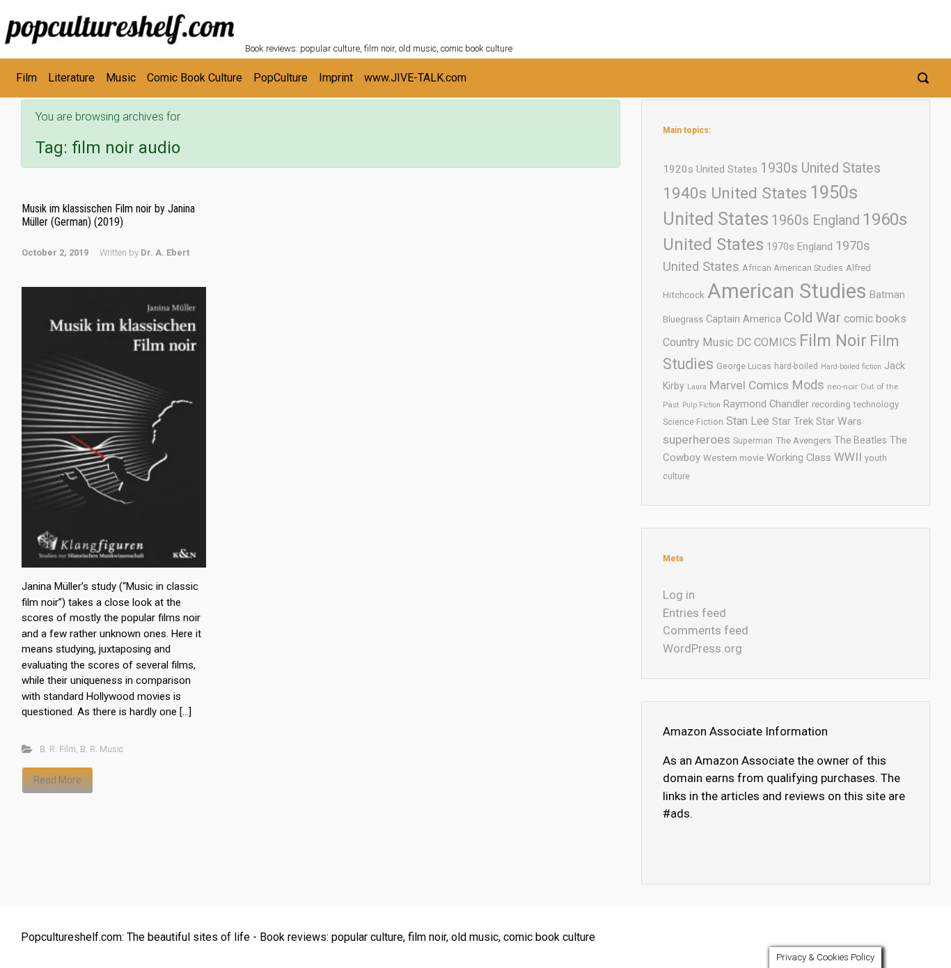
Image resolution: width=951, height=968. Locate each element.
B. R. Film (58, 749)
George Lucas (743, 366)
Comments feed (705, 630)
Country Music (698, 342)
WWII (848, 457)
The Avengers (803, 440)
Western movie (733, 458)
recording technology (855, 404)
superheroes (696, 439)
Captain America (743, 319)
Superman (753, 440)
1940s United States (735, 193)
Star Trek (792, 421)
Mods (808, 384)
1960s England (815, 220)
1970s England (800, 246)
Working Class (799, 457)
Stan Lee (747, 421)
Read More (57, 780)
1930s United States (820, 168)
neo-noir (842, 386)
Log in (679, 595)
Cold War (812, 317)
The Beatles (860, 440)
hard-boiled (796, 366)
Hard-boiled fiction (851, 366)
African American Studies (792, 268)
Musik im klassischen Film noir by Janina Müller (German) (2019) (108, 215)
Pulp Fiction (701, 404)
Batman (887, 294)
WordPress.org (702, 648)
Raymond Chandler (766, 404)
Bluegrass (683, 319)
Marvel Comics (749, 385)
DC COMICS (766, 342)
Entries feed (694, 613)
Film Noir (833, 340)
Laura (697, 386)
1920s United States (710, 169)
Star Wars (839, 421)
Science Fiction (693, 421)
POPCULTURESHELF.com (396, 19)
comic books (875, 318)
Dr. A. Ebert (165, 252)
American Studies (787, 291)
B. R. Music (101, 749)
